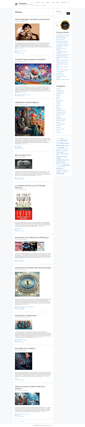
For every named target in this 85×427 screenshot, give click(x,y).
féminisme (67, 145)
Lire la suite (21, 48)
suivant (22, 421)
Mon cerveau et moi (23, 155)
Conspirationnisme (60, 90)
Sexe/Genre (58, 125)
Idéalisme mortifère (60, 74)
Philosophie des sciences (61, 112)
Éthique (17, 146)
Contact (57, 2)
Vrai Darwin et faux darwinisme (62, 69)
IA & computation (59, 100)
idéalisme (57, 149)
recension (17, 229)
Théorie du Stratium (60, 129)
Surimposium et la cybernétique (62, 44)
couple (57, 143)
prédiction (58, 163)
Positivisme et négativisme (25, 315)
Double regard (59, 93)
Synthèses (47, 2)
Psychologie (21, 260)
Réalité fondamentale (60, 120)
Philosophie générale (60, 113)
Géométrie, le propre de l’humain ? (63, 79)
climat (66, 138)
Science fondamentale (60, 123)
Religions (58, 122)
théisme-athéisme (59, 170)
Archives (52, 2)
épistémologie (60, 173)
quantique (66, 163)
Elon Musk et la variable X (25, 348)
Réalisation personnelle (26, 94)
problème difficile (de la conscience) (62, 161)
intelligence (62, 149)
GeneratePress (49, 425)
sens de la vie (61, 166)
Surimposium (23, 3)
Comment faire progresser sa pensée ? (30, 59)
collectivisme (64, 140)
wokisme (65, 171)
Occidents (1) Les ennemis (61, 62)
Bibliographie (63, 2)
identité (66, 147)
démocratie (60, 145)
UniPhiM (58, 171)
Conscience (58, 88)
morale (17, 147)
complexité (58, 141)
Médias (21, 50)
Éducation (58, 97)
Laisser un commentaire (20, 52)
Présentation (37, 2)
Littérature (17, 50)
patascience (18, 415)
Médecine (58, 105)
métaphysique (65, 150)
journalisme (67, 149)
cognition (57, 140)
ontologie (58, 152)
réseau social (18, 340)
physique (66, 153)
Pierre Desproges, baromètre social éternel (32, 19)
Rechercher (58, 11)
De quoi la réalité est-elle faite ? (62, 60)
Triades (57, 130)
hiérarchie (61, 147)
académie (57, 138)
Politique (20, 306)
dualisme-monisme (64, 143)
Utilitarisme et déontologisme (27, 102)
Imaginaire (17, 94)
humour (17, 51)
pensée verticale (59, 153)
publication (62, 163)
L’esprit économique (60, 71)
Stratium (59, 168)
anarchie (61, 138)
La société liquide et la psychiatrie (63, 34)
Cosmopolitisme (59, 73)
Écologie (17, 228)
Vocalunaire (58, 132)
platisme (57, 155)
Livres (43, 2)
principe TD (59, 158)
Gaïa (57, 147)
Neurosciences (59, 108)
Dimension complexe (60, 92)
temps (64, 168)
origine (62, 152)
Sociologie (24, 50)
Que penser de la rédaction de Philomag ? (32, 237)
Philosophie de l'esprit (60, 110)
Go (68, 13)
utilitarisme (20, 147)
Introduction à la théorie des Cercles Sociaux (33, 268)
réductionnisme (59, 165)
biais (64, 138)
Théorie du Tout (66, 170)
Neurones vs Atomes (60, 39)
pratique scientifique (61, 156)
